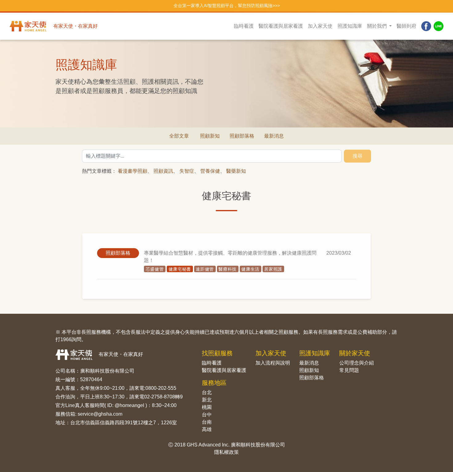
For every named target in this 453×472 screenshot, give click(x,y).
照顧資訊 (163, 171)
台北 (207, 392)
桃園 (207, 407)
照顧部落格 (242, 136)
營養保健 (210, 171)
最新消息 (274, 136)
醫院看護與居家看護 (281, 26)
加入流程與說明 (272, 362)
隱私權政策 (226, 452)
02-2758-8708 (159, 396)
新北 (207, 399)
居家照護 (273, 269)
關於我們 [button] (377, 26)
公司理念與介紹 (356, 362)
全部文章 (179, 136)
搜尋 (357, 156)
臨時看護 (244, 26)
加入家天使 (320, 26)
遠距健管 (205, 269)
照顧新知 (210, 136)
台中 (207, 414)
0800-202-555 (160, 388)
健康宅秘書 (180, 269)
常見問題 (349, 370)
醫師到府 (406, 26)
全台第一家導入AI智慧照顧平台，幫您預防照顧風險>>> (226, 5)
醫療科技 (227, 269)
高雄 (207, 429)
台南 (207, 422)
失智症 (186, 171)
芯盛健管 (155, 269)
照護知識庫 (349, 26)
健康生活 (250, 269)
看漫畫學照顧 (132, 171)
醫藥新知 (236, 171)
